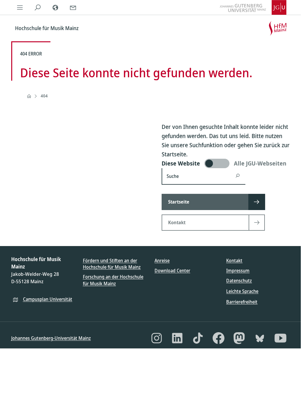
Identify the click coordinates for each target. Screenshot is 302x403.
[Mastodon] (239, 338)
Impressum (238, 270)
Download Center (172, 270)
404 (44, 96)
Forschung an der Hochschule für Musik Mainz (113, 279)
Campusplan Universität (47, 299)
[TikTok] (198, 338)
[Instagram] (157, 338)
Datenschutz (239, 280)
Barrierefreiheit (241, 302)
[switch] (226, 163)
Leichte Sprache (242, 291)
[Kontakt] (73, 7)
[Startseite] (29, 96)
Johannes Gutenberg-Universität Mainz (51, 338)
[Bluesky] (260, 338)
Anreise (162, 260)
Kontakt (234, 260)
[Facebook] (218, 338)
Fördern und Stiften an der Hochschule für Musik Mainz (112, 263)
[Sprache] (55, 7)
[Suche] (38, 7)
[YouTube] (280, 338)
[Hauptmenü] (20, 7)
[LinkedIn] (177, 338)
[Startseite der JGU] (253, 7)
